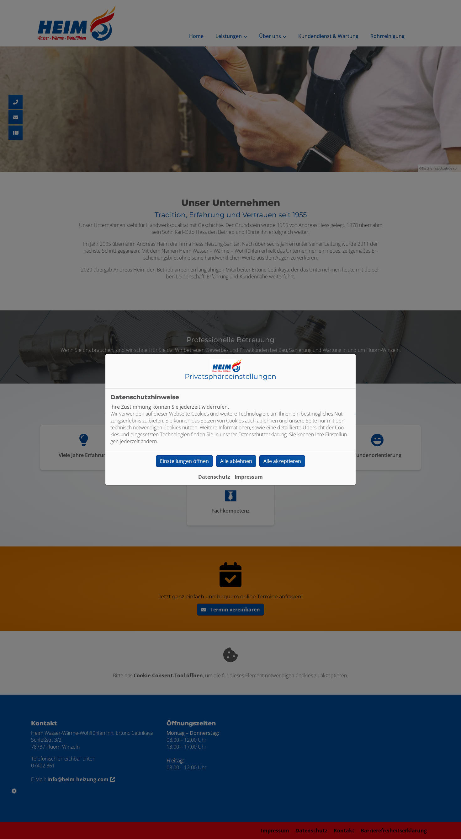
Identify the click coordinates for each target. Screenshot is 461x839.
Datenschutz (214, 476)
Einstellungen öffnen (184, 461)
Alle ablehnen (236, 461)
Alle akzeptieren (282, 461)
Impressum (249, 476)
